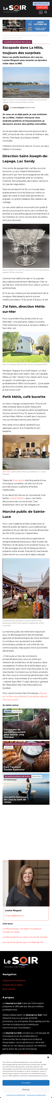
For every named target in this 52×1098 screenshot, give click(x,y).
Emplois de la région (13, 985)
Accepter (26, 1083)
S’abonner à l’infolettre (14, 980)
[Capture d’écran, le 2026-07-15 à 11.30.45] (26, 26)
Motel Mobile (17, 498)
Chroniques (7, 35)
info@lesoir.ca (27, 1054)
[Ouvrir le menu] (41, 12)
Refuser (26, 1089)
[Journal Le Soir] (15, 8)
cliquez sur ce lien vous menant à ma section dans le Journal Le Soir (25, 696)
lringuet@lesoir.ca (14, 915)
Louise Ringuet (18, 107)
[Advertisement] (26, 831)
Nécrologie (41, 3)
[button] (48, 1057)
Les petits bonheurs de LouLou (23, 35)
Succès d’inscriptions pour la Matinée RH (23, 942)
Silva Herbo (18, 480)
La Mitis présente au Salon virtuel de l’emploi (25, 937)
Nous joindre (9, 989)
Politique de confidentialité (15, 1095)
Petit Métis (7, 472)
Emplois (42, 7)
